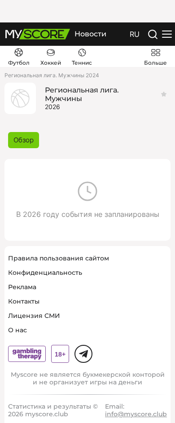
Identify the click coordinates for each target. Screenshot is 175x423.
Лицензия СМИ (34, 316)
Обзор (23, 140)
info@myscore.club (136, 414)
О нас (17, 330)
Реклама (22, 287)
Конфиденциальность (45, 273)
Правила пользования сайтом (58, 258)
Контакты (23, 301)
